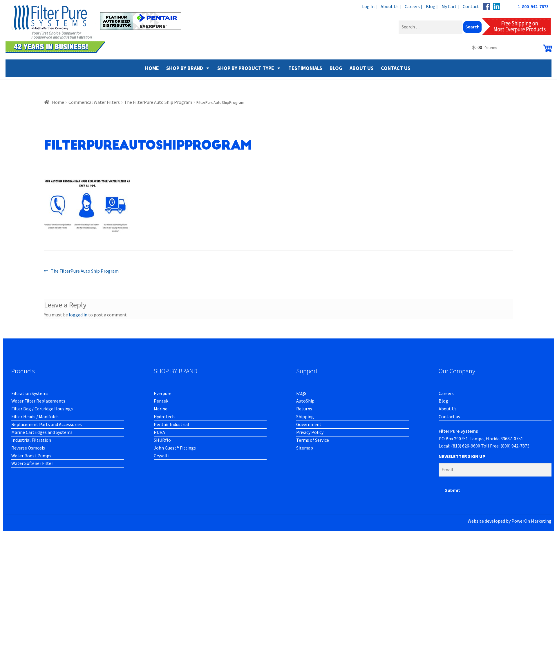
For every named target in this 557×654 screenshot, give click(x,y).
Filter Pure (97, 29)
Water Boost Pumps (31, 456)
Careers (446, 393)
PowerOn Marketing (531, 521)
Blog (443, 401)
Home (58, 102)
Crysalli (161, 456)
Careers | (413, 6)
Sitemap (304, 448)
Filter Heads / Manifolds (35, 416)
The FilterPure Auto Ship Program (158, 102)
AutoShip (305, 401)
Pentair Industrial (171, 424)
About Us (448, 409)
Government (308, 424)
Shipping (305, 416)
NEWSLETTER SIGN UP (462, 456)
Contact (471, 6)
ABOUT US (362, 68)
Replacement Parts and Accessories (46, 424)
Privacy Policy (309, 432)
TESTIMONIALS (305, 68)
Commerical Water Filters (94, 102)
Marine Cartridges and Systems (42, 432)
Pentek (161, 401)
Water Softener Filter (32, 463)
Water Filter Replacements (38, 401)
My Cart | (450, 6)
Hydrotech (164, 416)
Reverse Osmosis (28, 448)
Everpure (162, 393)
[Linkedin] (496, 6)
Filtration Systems (29, 393)
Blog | (432, 6)
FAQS (301, 393)
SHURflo (162, 440)
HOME (152, 68)
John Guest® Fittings (175, 448)
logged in (78, 315)
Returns (304, 409)
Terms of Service (312, 440)
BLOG (336, 68)
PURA (159, 432)
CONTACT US (395, 68)
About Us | (391, 6)
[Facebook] (486, 6)
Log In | (369, 6)
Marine (160, 409)
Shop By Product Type (245, 68)
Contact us (449, 416)
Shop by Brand (184, 68)
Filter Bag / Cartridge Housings (42, 409)
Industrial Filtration (31, 440)
